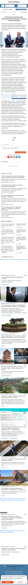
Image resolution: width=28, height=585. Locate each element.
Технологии (4, 527)
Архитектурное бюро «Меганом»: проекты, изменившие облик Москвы (12, 185)
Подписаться (22, 5)
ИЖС (3, 345)
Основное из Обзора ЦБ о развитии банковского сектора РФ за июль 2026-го (13, 549)
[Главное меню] (2, 6)
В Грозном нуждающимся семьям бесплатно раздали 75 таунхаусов (12, 196)
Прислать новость (13, 168)
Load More (14, 558)
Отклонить (20, 582)
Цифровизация (5, 438)
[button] (19, 157)
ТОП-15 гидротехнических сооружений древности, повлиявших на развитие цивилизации (11, 209)
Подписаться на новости (13, 166)
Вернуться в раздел (22, 9)
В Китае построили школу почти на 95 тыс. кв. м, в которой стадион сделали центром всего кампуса (14, 368)
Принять (7, 582)
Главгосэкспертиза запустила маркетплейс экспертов (12, 278)
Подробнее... (9, 579)
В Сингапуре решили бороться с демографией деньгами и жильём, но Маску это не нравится (13, 306)
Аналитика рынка (13, 438)
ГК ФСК (8, 50)
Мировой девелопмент (6, 315)
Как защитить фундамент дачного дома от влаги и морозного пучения (13, 459)
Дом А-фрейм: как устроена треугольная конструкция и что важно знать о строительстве (13, 489)
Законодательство (5, 284)
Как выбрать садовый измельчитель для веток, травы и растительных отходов (13, 396)
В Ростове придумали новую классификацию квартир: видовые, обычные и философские (13, 176)
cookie (15, 576)
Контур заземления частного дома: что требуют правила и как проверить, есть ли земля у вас (13, 336)
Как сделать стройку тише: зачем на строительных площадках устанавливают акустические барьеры (12, 518)
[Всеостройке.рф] (14, 2)
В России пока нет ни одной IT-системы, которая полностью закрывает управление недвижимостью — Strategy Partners (13, 428)
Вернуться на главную (7, 9)
